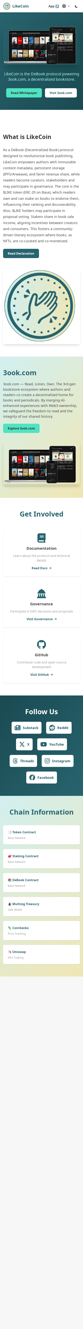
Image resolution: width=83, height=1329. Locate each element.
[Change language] (66, 6)
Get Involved (42, 514)
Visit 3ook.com (61, 93)
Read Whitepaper (24, 93)
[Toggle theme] (76, 6)
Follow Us (41, 711)
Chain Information (41, 812)
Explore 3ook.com (21, 428)
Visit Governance (40, 619)
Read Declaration (21, 253)
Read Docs (39, 568)
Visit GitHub (39, 675)
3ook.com (19, 372)
